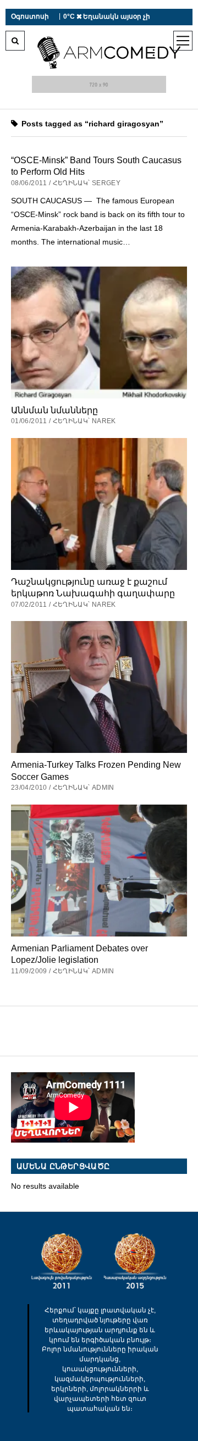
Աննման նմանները (54, 410)
